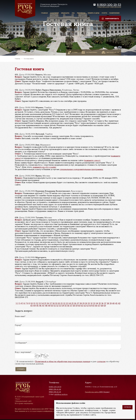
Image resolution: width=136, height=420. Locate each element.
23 (67, 303)
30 (86, 303)
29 (83, 303)
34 (97, 303)
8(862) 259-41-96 (55, 389)
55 (65, 305)
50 (52, 305)
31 (89, 303)
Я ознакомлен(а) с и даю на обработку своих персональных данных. (67, 362)
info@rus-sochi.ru (60, 394)
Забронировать (112, 19)
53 (60, 305)
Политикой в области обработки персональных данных (62, 361)
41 (116, 303)
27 (78, 303)
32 (91, 303)
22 (64, 303)
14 (42, 303)
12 (37, 303)
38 (108, 303)
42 (119, 303)
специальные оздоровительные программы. (81, 169)
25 (72, 303)
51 (55, 305)
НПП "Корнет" (97, 392)
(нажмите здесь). (92, 160)
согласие (101, 361)
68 (102, 305)
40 (113, 303)
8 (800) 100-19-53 (109, 4)
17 (51, 303)
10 (32, 303)
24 (70, 303)
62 (85, 305)
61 (82, 305)
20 (59, 303)
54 (63, 305)
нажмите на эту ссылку (44, 167)
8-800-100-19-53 (55, 387)
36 (102, 303)
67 (99, 305)
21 (62, 303)
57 (71, 305)
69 (105, 305)
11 (34, 303)
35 (100, 303)
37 (105, 303)
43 (31, 305)
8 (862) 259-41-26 (103, 7)
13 (40, 303)
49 (49, 305)
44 (34, 305)
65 (93, 305)
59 (76, 305)
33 (94, 303)
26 (75, 303)
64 (90, 305)
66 (96, 305)
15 (45, 303)
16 (48, 303)
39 (111, 303)
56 (68, 305)
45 (37, 305)
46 (40, 305)
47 (43, 305)
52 (57, 305)
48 (46, 305)
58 (74, 305)
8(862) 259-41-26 (55, 392)
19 (56, 303)
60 (79, 305)
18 (53, 303)
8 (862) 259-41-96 (115, 7)
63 (87, 305)
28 (81, 303)
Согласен (127, 407)
